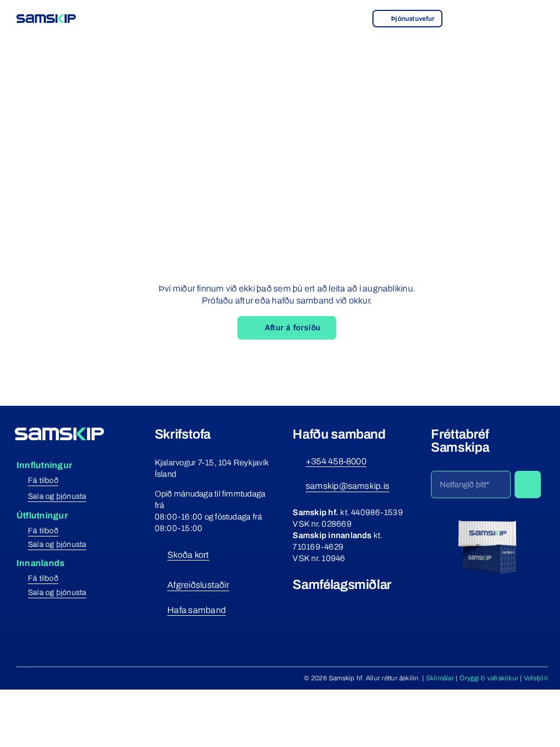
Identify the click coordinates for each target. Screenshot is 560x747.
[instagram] (317, 604)
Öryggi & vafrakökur (489, 678)
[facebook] (297, 604)
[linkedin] (356, 604)
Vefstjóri (536, 678)
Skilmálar (440, 678)
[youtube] (336, 604)
